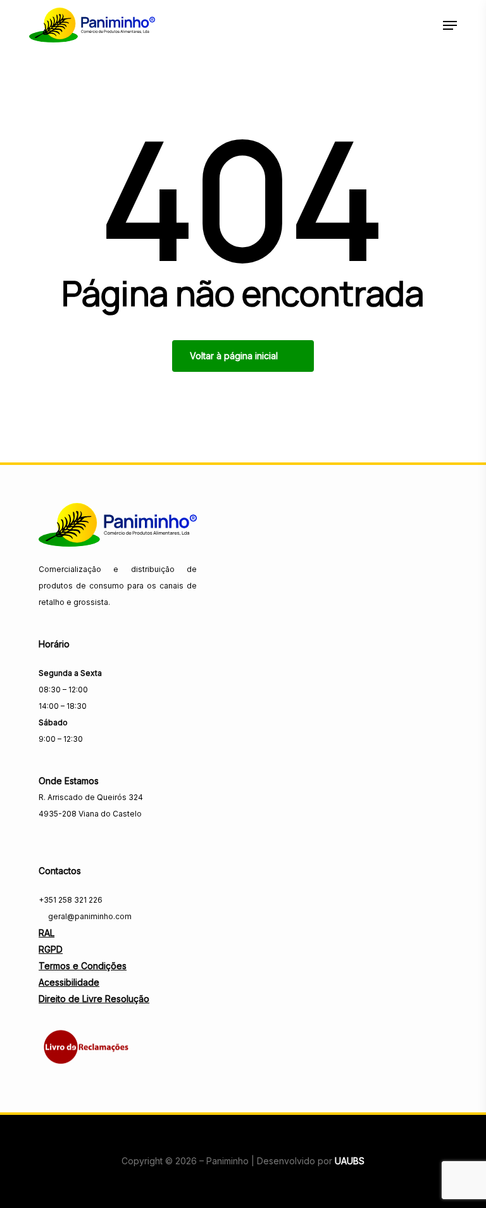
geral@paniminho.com (89, 916)
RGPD (51, 949)
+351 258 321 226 (71, 900)
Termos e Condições (83, 965)
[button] (450, 25)
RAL (46, 932)
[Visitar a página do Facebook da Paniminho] (47, 841)
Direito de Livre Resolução (94, 998)
